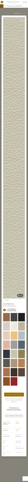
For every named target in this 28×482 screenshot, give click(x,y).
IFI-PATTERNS (24, 13)
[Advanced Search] (1, 6)
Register (8, 400)
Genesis (17, 430)
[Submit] (5, 6)
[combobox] (17, 6)
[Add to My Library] (21, 20)
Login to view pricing (14, 394)
